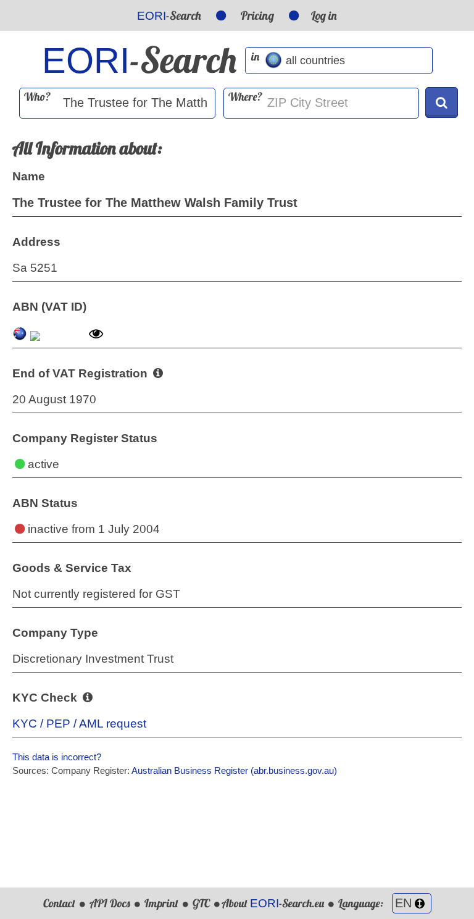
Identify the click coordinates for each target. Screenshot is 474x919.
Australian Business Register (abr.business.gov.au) (234, 770)
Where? (245, 97)
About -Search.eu (273, 903)
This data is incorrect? (56, 757)
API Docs (109, 903)
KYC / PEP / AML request (79, 723)
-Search (169, 15)
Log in (324, 15)
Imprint (161, 903)
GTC (201, 903)
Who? (37, 97)
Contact (59, 903)
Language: (362, 903)
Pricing (257, 15)
